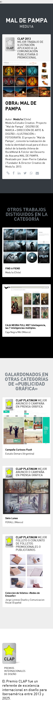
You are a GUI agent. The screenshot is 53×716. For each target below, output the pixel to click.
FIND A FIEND (12, 268)
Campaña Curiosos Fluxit (18, 450)
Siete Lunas (11, 518)
